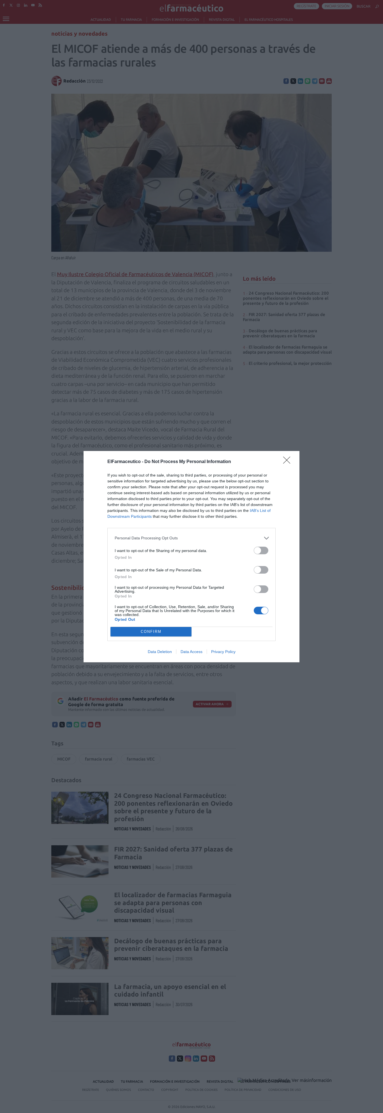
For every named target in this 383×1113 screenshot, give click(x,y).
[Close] (288, 462)
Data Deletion (160, 651)
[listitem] (191, 538)
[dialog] (191, 556)
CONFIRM (151, 631)
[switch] (261, 550)
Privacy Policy (223, 651)
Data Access (191, 651)
